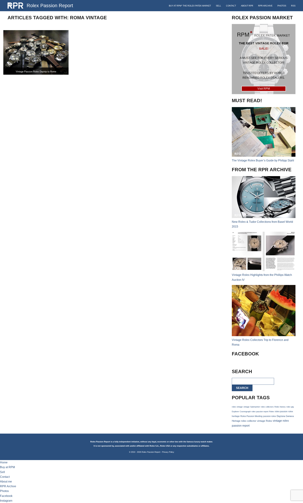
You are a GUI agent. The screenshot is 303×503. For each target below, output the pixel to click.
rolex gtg (290, 407)
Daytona (281, 416)
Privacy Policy (168, 452)
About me (6, 481)
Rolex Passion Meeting (251, 416)
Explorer (235, 411)
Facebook (6, 495)
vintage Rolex (264, 420)
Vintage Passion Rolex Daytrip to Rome (36, 71)
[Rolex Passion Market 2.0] (263, 59)
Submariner (255, 407)
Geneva (290, 416)
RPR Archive (265, 6)
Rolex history (280, 407)
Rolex (271, 411)
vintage (246, 407)
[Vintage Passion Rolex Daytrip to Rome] (36, 52)
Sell (218, 6)
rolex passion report (259, 411)
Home (4, 462)
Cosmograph (245, 411)
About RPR (247, 6)
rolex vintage (237, 407)
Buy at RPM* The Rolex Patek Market (190, 6)
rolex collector (248, 421)
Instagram (6, 500)
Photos (281, 6)
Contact (231, 6)
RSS (293, 6)
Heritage (236, 421)
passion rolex (269, 416)
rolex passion (281, 411)
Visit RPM (263, 88)
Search (242, 387)
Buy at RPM (7, 467)
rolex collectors (267, 407)
